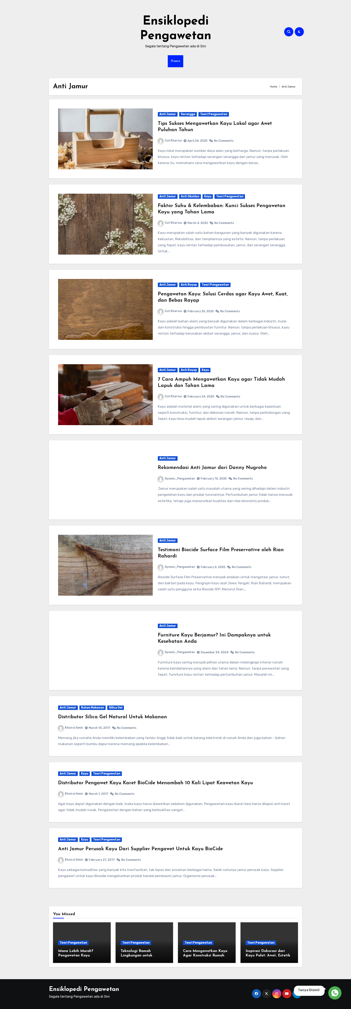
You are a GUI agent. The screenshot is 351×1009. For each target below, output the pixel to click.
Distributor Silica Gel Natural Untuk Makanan (112, 717)
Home (175, 61)
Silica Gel (115, 707)
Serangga (188, 114)
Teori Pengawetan (213, 114)
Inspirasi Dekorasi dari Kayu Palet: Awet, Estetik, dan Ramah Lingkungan (268, 955)
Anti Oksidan (190, 196)
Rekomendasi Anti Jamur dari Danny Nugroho (212, 467)
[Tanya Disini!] (334, 993)
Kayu (207, 196)
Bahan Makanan (92, 707)
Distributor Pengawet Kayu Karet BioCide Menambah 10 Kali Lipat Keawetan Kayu (155, 783)
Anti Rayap (189, 284)
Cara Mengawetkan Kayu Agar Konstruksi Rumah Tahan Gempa (205, 955)
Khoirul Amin (74, 727)
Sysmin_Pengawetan (180, 478)
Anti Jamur (167, 114)
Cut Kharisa (173, 140)
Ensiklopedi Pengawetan (84, 989)
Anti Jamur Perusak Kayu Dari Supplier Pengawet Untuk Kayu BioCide (140, 849)
